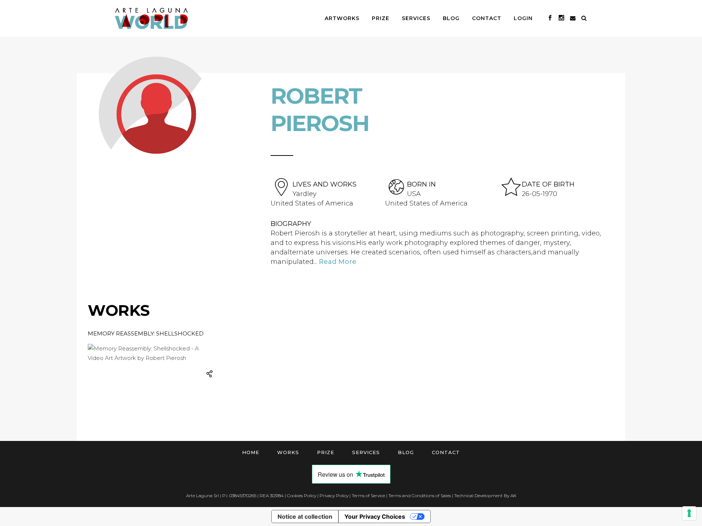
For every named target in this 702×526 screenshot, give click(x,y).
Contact (446, 452)
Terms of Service (368, 495)
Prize (325, 452)
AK (513, 495)
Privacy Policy (334, 495)
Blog (406, 452)
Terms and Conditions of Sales (419, 495)
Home (250, 452)
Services (366, 452)
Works (288, 452)
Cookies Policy (301, 495)
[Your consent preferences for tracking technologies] (689, 513)
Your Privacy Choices (374, 516)
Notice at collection (305, 516)
